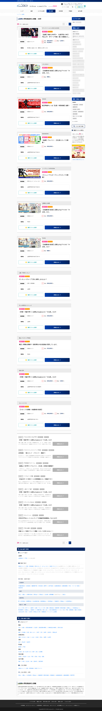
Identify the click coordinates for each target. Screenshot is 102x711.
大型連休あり (76, 608)
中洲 (23, 661)
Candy (44, 238)
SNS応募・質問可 (76, 109)
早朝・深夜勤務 (69, 610)
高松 (36, 656)
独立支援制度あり (54, 610)
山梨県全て (21, 558)
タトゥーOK (21, 608)
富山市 (23, 642)
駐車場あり (50, 601)
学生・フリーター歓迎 (77, 116)
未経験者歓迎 (80, 111)
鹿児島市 (41, 661)
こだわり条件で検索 (79, 126)
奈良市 (49, 632)
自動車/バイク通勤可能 (36, 610)
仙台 (28, 637)
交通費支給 (28, 601)
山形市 (49, 637)
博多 (19, 661)
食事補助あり (43, 601)
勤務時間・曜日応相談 (60, 608)
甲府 (74, 22)
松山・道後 (41, 656)
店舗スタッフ (75, 31)
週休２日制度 (78, 610)
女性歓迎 (81, 104)
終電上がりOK (37, 611)
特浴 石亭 (21, 370)
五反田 (35, 627)
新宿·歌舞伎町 (29, 627)
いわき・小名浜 (35, 637)
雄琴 (45, 632)
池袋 (23, 627)
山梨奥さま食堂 (46, 203)
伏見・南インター (31, 632)
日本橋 (23, 632)
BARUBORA (45, 133)
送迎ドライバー (76, 39)
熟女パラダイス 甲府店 (24, 338)
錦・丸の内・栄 (27, 651)
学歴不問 (74, 118)
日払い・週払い (22, 594)
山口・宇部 (30, 656)
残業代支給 (29, 594)
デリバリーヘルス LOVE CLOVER (50, 28)
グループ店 (62, 610)
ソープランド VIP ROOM (48, 168)
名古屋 (20, 651)
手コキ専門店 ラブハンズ (25, 305)
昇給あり (41, 594)
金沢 (19, 642)
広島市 (20, 656)
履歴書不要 (75, 107)
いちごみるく (45, 64)
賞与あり (36, 594)
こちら (81, 4)
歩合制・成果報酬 (49, 594)
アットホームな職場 (52, 611)
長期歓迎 (44, 611)
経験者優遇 (75, 113)
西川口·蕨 (60, 627)
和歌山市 (55, 632)
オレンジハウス (23, 403)
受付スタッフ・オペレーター (78, 37)
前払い (64, 594)
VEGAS (44, 99)
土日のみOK (21, 611)
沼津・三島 (34, 651)
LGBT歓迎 (75, 111)
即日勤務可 (21, 610)
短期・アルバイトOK (40, 608)
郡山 (41, 637)
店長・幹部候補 (76, 33)
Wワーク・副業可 (29, 608)
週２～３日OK (28, 611)
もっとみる (74, 121)
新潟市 (20, 647)
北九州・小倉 (29, 661)
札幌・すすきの (22, 637)
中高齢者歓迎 (75, 104)
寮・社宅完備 (21, 601)
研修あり (62, 601)
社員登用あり (69, 601)
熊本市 (35, 661)
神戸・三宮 (39, 632)
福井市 (28, 642)
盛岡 (45, 637)
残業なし (69, 608)
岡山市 (24, 656)
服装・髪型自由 (50, 608)
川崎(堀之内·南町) (52, 627)
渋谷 (19, 627)
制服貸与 (57, 601)
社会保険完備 (36, 601)
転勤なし (27, 610)
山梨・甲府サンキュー (24, 273)
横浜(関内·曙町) (42, 627)
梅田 (19, 632)
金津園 (40, 651)
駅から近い (45, 610)
